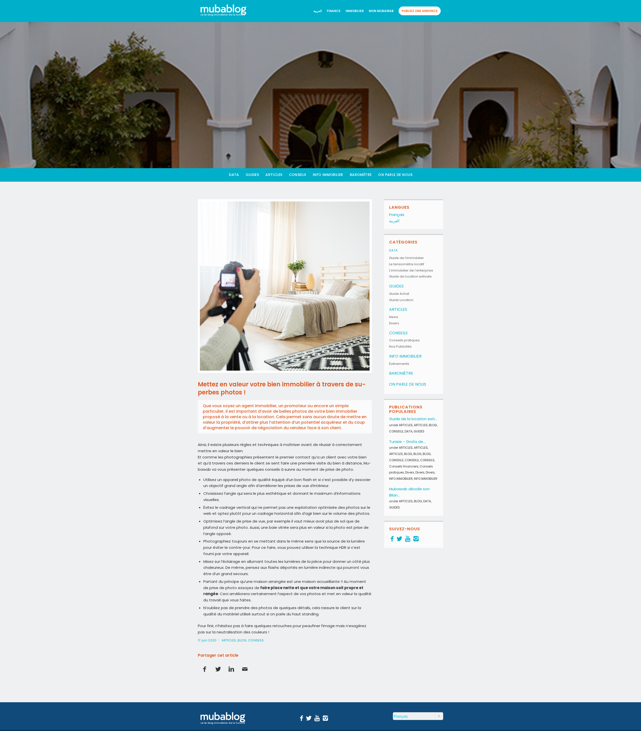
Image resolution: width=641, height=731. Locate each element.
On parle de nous (407, 384)
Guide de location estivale (410, 276)
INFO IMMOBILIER (405, 356)
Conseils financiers (403, 466)
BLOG (242, 640)
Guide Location (401, 300)
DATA (393, 250)
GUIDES (396, 286)
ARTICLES (229, 640)
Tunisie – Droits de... (407, 441)
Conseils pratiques (404, 340)
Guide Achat (399, 293)
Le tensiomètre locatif (406, 264)
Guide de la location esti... (413, 418)
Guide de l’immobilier (406, 258)
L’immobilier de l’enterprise (411, 270)
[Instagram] (416, 539)
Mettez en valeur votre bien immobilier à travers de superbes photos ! (282, 388)
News (393, 317)
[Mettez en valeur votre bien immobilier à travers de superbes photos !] (285, 286)
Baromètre (401, 373)
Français (396, 214)
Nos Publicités (400, 346)
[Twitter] (399, 539)
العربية (394, 220)
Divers (394, 323)
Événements (399, 363)
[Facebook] (392, 539)
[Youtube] (407, 539)
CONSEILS (256, 640)
